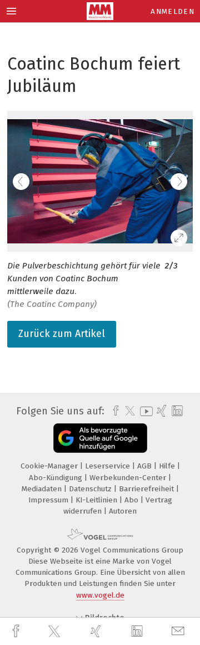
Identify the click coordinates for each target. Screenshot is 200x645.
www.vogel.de (100, 595)
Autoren (123, 511)
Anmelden (172, 11)
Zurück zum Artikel (61, 334)
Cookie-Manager (50, 466)
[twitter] (55, 631)
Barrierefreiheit (147, 488)
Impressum (49, 500)
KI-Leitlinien (97, 500)
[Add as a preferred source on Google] (100, 438)
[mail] (179, 631)
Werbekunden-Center (128, 477)
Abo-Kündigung (56, 477)
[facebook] (17, 631)
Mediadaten (43, 488)
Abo (132, 500)
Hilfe (168, 466)
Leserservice (108, 466)
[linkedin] (138, 631)
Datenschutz (91, 488)
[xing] (97, 631)
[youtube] (144, 411)
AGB (145, 466)
